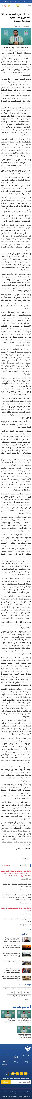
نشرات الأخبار (16, 1056)
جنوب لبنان (26, 992)
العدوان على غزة (25, 996)
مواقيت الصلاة (5, 1092)
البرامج (5, 1054)
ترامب (18, 992)
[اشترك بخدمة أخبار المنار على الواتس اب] (21, 1073)
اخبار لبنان (27, 999)
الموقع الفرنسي (20, 1092)
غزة (13, 989)
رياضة (16, 1061)
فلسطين (20, 989)
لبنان (28, 989)
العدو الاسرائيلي (12, 996)
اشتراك (5, 1081)
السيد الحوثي (25, 859)
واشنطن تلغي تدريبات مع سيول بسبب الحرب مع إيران (16, 920)
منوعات (27, 1061)
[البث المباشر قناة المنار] (13, 1073)
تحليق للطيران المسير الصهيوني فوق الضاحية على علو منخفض (17, 885)
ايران (12, 992)
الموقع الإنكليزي (27, 1092)
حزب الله (6, 989)
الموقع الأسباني (12, 1092)
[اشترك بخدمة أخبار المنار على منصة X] (17, 1073)
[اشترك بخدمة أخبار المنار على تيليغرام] (25, 1073)
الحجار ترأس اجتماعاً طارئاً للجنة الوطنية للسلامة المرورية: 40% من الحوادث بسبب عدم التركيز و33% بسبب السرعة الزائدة (16, 897)
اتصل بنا (16, 1093)
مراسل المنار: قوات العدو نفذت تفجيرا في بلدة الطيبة (16, 909)
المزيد (29, 929)
